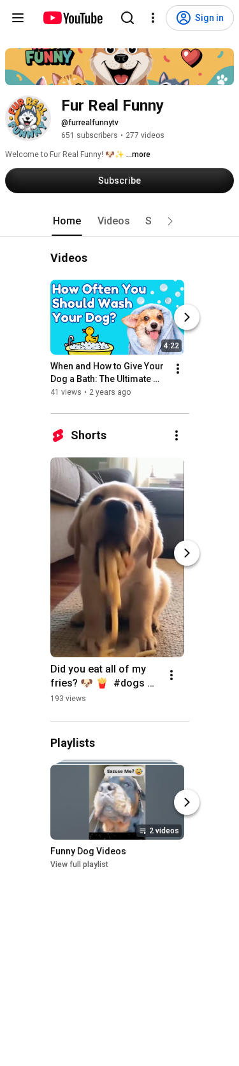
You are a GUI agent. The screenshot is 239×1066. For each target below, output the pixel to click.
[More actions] (178, 368)
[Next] (186, 317)
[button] (170, 221)
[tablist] (120, 221)
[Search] (127, 17)
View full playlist (79, 864)
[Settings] (153, 17)
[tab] (67, 221)
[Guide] (17, 17)
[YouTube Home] (72, 18)
